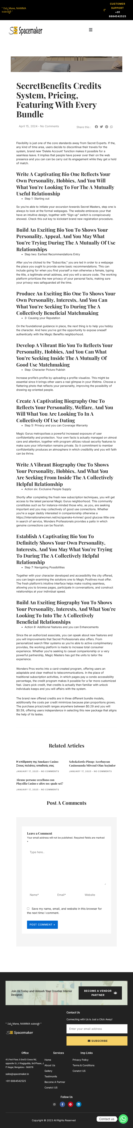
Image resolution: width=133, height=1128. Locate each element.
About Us (50, 1065)
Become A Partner (55, 1081)
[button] (91, 30)
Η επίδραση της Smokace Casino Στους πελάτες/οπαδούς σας (37, 763)
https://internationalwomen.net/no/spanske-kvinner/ (50, 517)
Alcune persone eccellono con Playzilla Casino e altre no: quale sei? (39, 781)
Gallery (48, 1070)
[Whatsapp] (123, 1119)
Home (48, 1059)
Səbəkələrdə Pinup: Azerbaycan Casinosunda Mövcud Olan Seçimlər (92, 763)
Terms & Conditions (83, 1065)
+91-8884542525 (16, 1080)
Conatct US (51, 1087)
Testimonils (51, 1076)
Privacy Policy (80, 1059)
